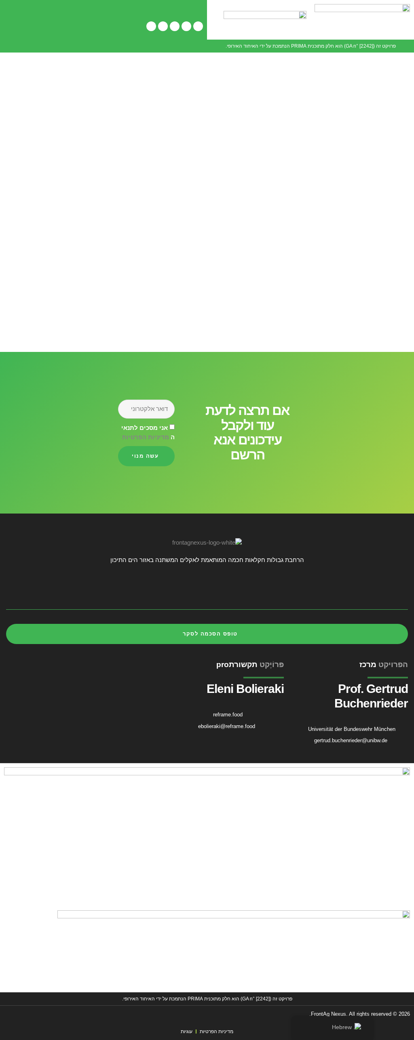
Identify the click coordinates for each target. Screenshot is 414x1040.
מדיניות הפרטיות (145, 437)
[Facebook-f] (198, 26)
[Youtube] (151, 26)
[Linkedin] (163, 26)
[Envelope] (14, 586)
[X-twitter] (186, 26)
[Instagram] (175, 26)
